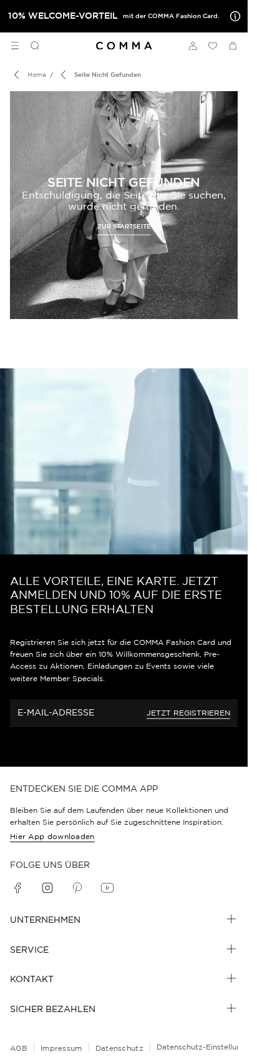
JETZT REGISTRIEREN (188, 713)
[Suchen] (30, 46)
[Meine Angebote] (233, 16)
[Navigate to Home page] (124, 46)
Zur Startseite (124, 225)
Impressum (61, 1048)
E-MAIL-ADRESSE (55, 712)
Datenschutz (119, 1048)
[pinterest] (77, 887)
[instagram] (47, 887)
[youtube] (107, 887)
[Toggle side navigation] (15, 46)
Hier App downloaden (52, 836)
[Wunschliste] (213, 46)
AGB (18, 1048)
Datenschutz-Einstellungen (206, 1047)
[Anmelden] (193, 46)
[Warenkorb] (233, 46)
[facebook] (17, 887)
